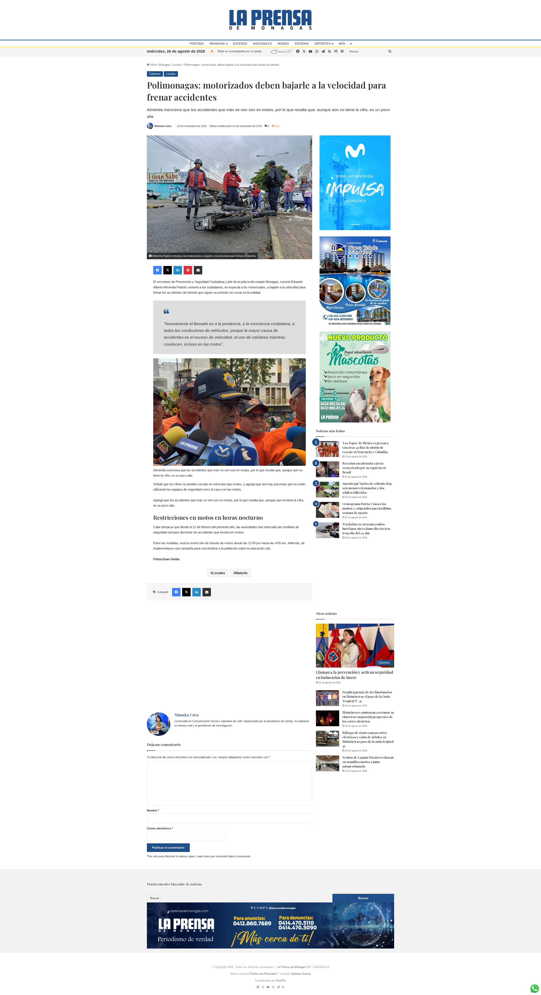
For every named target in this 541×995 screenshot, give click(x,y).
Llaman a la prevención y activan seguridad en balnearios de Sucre (354, 675)
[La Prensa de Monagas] (270, 19)
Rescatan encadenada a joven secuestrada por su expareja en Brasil (364, 467)
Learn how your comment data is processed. (224, 856)
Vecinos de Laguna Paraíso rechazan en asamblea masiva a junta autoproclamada (367, 761)
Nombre (153, 810)
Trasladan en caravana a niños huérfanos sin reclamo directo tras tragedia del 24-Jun (366, 528)
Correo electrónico (160, 828)
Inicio (153, 64)
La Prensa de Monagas (291, 967)
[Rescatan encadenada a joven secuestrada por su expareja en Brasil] (327, 469)
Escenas (302, 43)
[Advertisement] (229, 656)
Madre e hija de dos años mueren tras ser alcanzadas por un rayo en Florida (264, 51)
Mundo (283, 43)
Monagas (217, 43)
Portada (197, 43)
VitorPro (281, 980)
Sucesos (240, 43)
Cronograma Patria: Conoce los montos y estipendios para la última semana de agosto (366, 508)
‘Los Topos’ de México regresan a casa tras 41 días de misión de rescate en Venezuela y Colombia (365, 447)
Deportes (322, 43)
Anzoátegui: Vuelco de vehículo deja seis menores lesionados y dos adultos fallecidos (367, 488)
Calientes (155, 73)
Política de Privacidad (263, 973)
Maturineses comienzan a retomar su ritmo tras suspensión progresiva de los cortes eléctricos (368, 716)
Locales (177, 64)
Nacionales (262, 43)
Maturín (241, 573)
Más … (344, 43)
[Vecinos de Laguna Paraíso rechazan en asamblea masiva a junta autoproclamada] (327, 763)
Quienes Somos (301, 973)
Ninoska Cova (162, 126)
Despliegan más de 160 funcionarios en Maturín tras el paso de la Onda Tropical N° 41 (367, 696)
